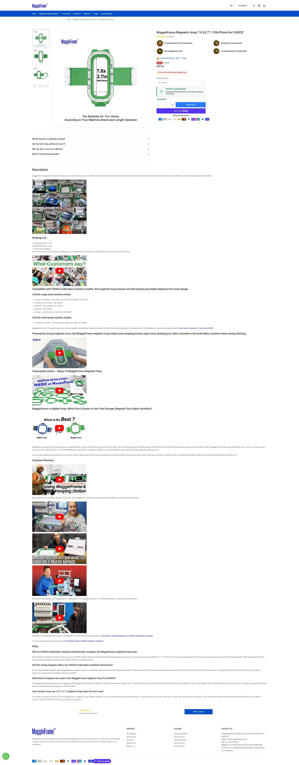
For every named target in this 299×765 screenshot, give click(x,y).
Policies (86, 14)
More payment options (181, 115)
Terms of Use (179, 746)
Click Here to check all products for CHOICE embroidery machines (127, 636)
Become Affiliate (106, 14)
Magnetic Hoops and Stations (49, 14)
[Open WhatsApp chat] (5, 756)
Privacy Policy (179, 737)
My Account (131, 737)
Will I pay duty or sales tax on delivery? (47, 149)
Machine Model (163, 78)
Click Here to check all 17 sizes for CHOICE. (196, 328)
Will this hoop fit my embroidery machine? (48, 139)
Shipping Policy (180, 740)
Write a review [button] (198, 712)
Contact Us (77, 14)
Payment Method (180, 734)
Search (253, 5)
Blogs (96, 14)
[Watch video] (59, 270)
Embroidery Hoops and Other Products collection (84, 641)
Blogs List (130, 746)
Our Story (130, 740)
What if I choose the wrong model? (45, 154)
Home (34, 14)
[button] (162, 36)
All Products (131, 734)
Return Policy (179, 743)
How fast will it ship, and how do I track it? (48, 144)
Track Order (66, 14)
